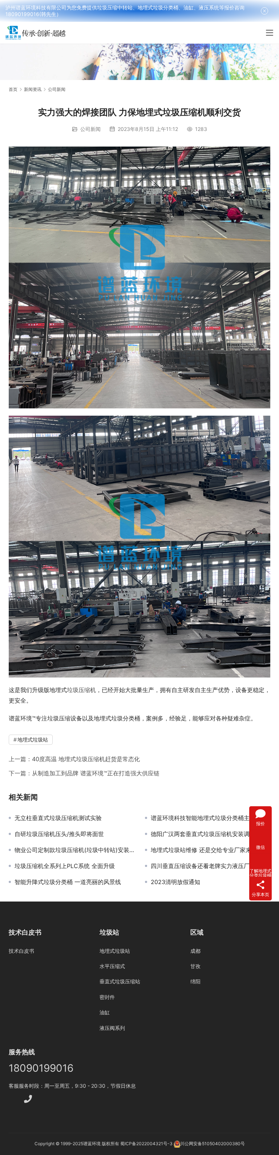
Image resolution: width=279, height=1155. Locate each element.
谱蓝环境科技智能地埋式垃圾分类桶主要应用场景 (210, 818)
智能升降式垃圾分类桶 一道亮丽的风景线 (68, 882)
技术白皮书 (21, 951)
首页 (13, 89)
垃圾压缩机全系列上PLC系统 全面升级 (65, 866)
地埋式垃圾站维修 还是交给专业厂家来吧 (204, 850)
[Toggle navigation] (269, 32)
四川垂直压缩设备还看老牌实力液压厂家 (203, 866)
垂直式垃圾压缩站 (120, 981)
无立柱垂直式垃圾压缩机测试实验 (58, 818)
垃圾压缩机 (81, 690)
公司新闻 (90, 129)
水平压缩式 (112, 966)
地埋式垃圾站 (32, 739)
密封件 (107, 997)
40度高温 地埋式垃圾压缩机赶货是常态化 (86, 759)
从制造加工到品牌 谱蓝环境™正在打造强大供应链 (95, 773)
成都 (195, 951)
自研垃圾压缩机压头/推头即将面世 (59, 834)
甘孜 (195, 966)
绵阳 (195, 981)
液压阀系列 (112, 1028)
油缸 (105, 1012)
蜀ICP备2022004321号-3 (146, 1143)
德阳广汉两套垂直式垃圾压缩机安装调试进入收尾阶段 (210, 834)
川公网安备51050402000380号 (212, 1143)
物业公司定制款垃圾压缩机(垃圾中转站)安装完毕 (74, 850)
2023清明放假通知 (175, 882)
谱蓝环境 (92, 1143)
